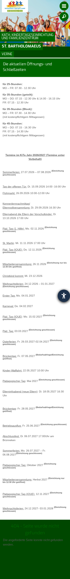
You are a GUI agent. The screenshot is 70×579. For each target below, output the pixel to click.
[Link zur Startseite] (15, 6)
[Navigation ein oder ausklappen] (64, 6)
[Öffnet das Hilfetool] (64, 296)
